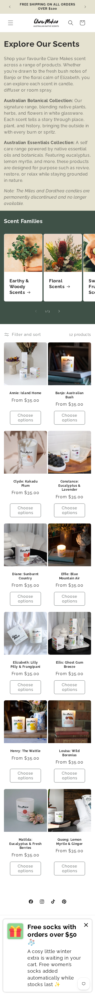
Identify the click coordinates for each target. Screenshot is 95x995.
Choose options (25, 417)
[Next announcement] (85, 7)
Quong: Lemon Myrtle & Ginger (69, 842)
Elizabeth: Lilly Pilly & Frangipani (25, 665)
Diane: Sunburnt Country (25, 576)
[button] (10, 23)
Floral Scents (57, 283)
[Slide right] (59, 311)
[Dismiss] (86, 925)
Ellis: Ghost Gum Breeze (69, 665)
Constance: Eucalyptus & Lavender (69, 485)
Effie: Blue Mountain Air (69, 576)
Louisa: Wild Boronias (69, 753)
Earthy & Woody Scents (19, 286)
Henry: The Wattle (25, 751)
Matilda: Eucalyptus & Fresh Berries (25, 844)
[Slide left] (36, 311)
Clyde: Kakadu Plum (25, 484)
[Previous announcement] (10, 7)
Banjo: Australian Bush (69, 395)
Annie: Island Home (25, 393)
